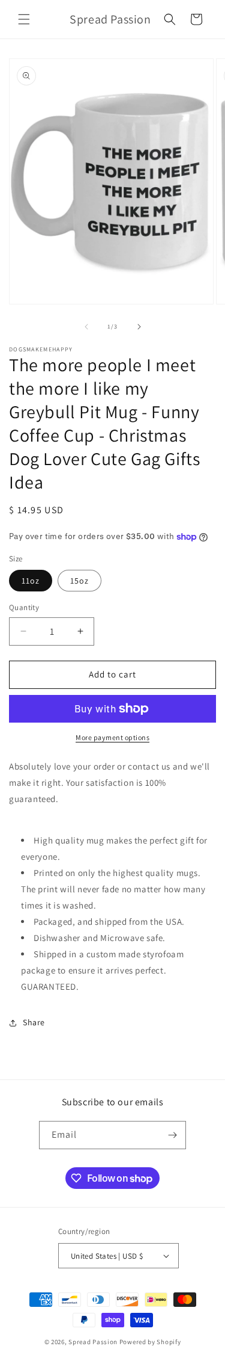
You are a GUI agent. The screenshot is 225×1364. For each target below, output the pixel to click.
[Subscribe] (172, 1135)
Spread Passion (93, 1342)
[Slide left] (86, 326)
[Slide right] (139, 326)
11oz (31, 580)
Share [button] (34, 1022)
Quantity (24, 607)
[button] (24, 19)
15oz (79, 580)
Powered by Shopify (150, 1342)
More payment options (112, 737)
